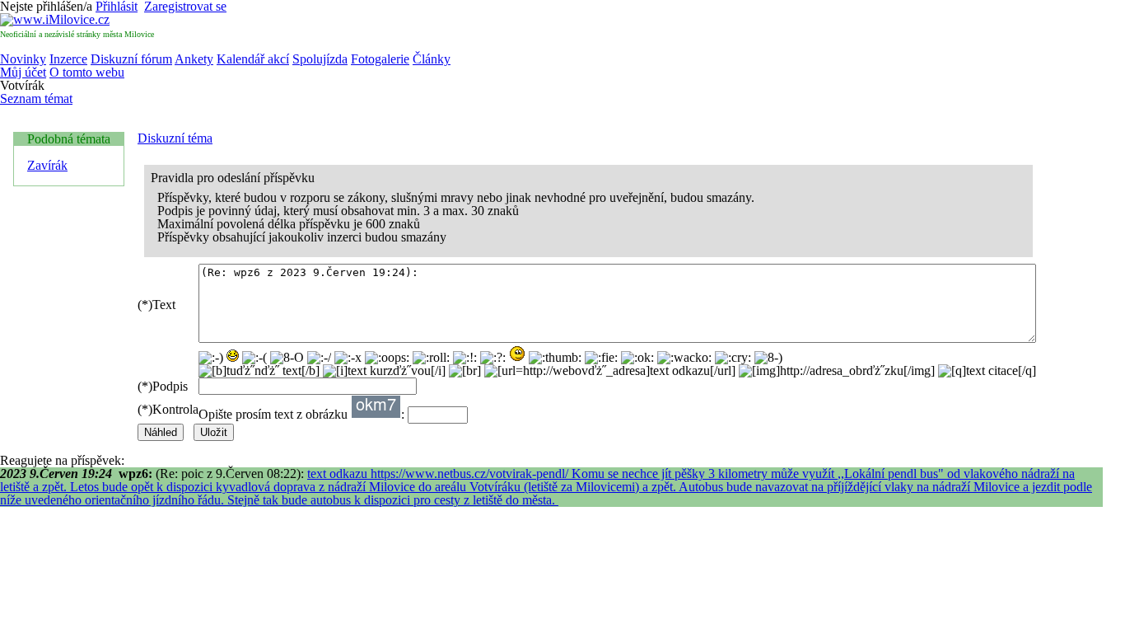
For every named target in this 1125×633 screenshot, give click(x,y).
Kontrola (168, 409)
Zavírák (47, 165)
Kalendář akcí (253, 59)
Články (431, 59)
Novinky (23, 59)
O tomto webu (86, 72)
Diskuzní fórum (131, 59)
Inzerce (68, 59)
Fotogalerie (380, 59)
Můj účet (23, 72)
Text (156, 305)
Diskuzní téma (175, 138)
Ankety (194, 59)
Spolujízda (320, 59)
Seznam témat (36, 98)
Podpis (163, 386)
